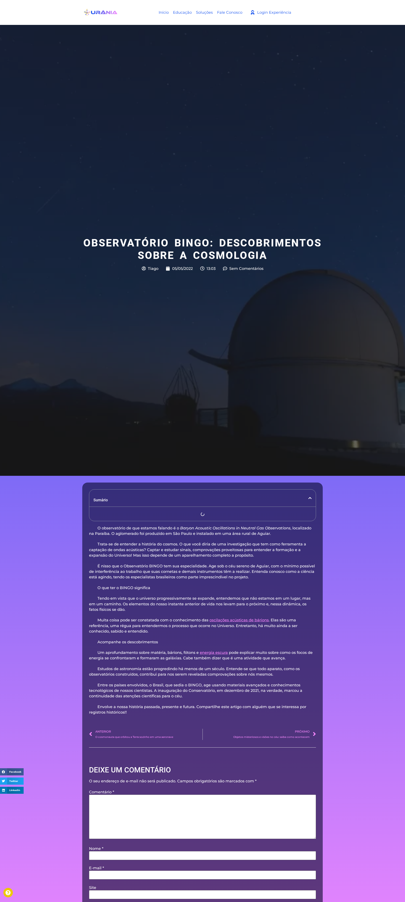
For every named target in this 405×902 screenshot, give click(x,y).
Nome (96, 849)
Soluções (204, 12)
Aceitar (28, 888)
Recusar (68, 888)
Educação (182, 12)
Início (164, 12)
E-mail (96, 868)
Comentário (101, 792)
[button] (12, 771)
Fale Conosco (229, 12)
